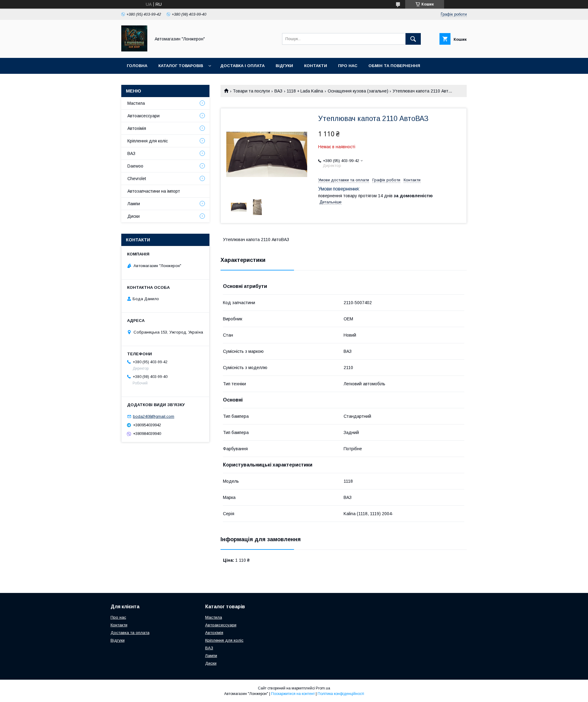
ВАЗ (278, 91)
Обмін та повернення (394, 65)
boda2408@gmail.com (153, 416)
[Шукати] (413, 39)
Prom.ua (323, 688)
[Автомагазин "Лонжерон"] (134, 49)
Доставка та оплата (130, 632)
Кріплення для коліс (147, 140)
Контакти (315, 65)
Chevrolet (136, 178)
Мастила (136, 103)
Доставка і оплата (242, 65)
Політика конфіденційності (341, 694)
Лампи (133, 203)
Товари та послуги (251, 91)
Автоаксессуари (143, 115)
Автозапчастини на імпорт (153, 191)
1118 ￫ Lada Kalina (305, 91)
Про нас (347, 65)
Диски (133, 216)
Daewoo (135, 166)
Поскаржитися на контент (293, 694)
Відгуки (284, 65)
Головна (137, 65)
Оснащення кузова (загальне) (358, 91)
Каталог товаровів (180, 65)
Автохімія (136, 128)
